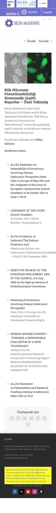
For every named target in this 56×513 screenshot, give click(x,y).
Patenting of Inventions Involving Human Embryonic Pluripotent (28, 304)
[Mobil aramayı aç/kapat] (43, 19)
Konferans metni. (15, 150)
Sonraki (44, 41)
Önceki (31, 41)
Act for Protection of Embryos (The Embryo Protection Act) (24, 240)
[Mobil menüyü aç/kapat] (50, 19)
